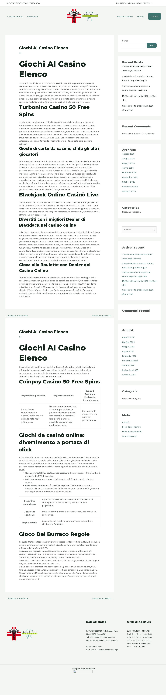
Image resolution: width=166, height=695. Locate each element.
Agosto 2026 (128, 154)
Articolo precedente (16, 315)
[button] (154, 16)
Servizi (140, 16)
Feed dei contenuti (131, 427)
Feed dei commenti (131, 431)
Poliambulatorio (125, 16)
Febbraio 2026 (129, 172)
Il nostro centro (15, 16)
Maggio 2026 (128, 163)
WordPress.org (129, 436)
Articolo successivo (103, 315)
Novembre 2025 (130, 177)
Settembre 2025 (130, 186)
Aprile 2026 (128, 168)
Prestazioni (32, 16)
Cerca (125, 41)
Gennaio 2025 (129, 191)
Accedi (125, 422)
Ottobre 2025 (128, 182)
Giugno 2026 (128, 158)
